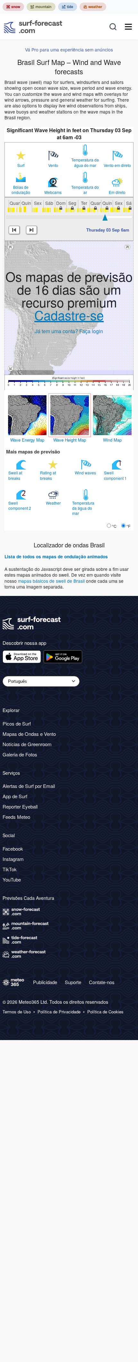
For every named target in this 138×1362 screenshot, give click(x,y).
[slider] (105, 217)
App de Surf (15, 796)
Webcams (53, 192)
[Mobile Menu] (128, 26)
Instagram (13, 858)
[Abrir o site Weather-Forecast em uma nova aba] (93, 7)
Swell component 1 (116, 475)
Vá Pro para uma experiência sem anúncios (69, 49)
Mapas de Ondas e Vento (29, 733)
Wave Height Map (69, 440)
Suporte (73, 982)
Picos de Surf (17, 723)
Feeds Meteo (16, 816)
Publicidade (45, 982)
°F (128, 526)
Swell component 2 (20, 505)
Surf (20, 165)
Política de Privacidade (59, 1012)
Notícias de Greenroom (27, 744)
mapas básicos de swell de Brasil (52, 581)
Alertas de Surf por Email (29, 785)
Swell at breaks (15, 475)
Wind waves (86, 472)
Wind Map (112, 440)
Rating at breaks (48, 475)
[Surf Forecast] (33, 26)
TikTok (10, 869)
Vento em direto (117, 165)
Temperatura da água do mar (85, 162)
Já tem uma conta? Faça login (69, 331)
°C (114, 526)
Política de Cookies (105, 1012)
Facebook (13, 848)
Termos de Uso (17, 1012)
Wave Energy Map (27, 440)
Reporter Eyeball (20, 806)
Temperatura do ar (85, 190)
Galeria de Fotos (20, 754)
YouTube (12, 879)
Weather (54, 503)
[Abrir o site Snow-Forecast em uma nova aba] (13, 7)
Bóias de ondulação (21, 190)
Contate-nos (102, 982)
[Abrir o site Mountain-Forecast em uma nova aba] (41, 7)
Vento (53, 165)
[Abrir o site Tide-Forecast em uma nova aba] (67, 7)
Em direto (117, 192)
